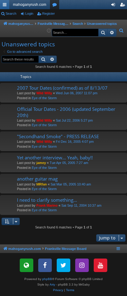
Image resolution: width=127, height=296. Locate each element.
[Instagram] (82, 265)
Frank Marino (47, 205)
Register (48, 13)
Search (11, 13)
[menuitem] (121, 30)
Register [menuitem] (123, 5)
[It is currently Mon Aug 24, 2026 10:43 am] (49, 30)
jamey (41, 163)
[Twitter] (63, 265)
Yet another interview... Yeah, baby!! (55, 157)
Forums (55, 5)
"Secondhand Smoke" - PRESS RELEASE (58, 136)
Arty (52, 284)
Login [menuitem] (114, 5)
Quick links (5, 5)
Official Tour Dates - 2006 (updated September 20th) (66, 112)
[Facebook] (45, 265)
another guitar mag (37, 179)
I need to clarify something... (47, 200)
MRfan (41, 184)
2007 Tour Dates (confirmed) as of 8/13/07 (62, 88)
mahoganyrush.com (29, 4)
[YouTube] (100, 265)
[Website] (26, 265)
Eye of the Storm (44, 98)
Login (29, 13)
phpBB (47, 279)
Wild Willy (44, 93)
